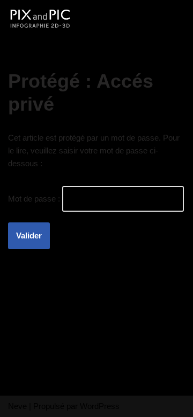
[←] (40, 18)
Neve (17, 406)
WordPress (100, 406)
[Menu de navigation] (172, 19)
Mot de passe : (35, 198)
